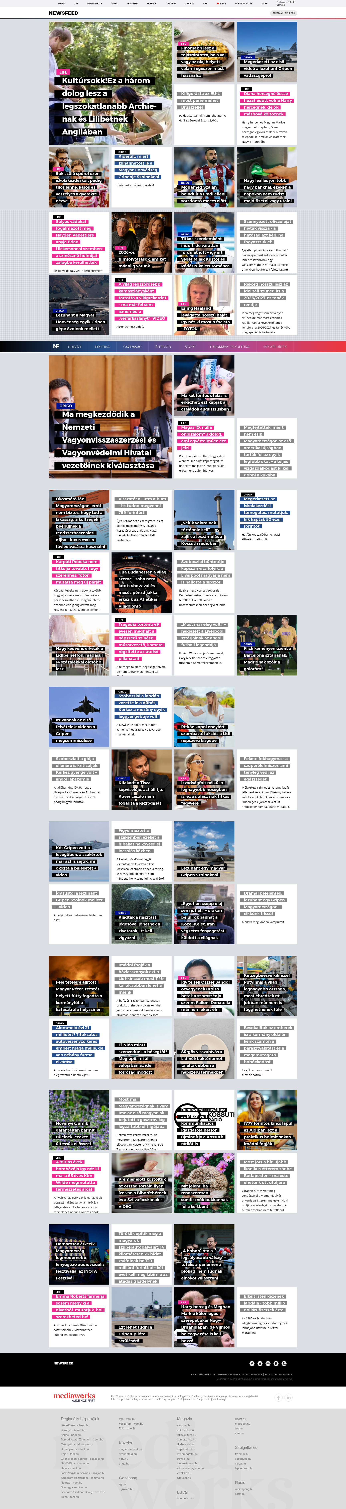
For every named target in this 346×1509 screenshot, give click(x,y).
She (205, 3)
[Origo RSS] (284, 1363)
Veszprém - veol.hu (131, 1423)
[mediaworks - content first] (74, 1398)
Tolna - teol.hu (70, 1496)
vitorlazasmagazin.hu (190, 1468)
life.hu (239, 1428)
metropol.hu (242, 1423)
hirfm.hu (240, 1493)
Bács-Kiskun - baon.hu (75, 1425)
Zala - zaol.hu (127, 1428)
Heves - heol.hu (71, 1468)
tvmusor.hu (184, 1477)
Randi (222, 3)
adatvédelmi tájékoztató (203, 1375)
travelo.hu (183, 1458)
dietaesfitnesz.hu (187, 1463)
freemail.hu (242, 1453)
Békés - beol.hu (71, 1434)
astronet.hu (184, 1425)
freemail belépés (284, 13)
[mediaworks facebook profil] (279, 1398)
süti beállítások (254, 1375)
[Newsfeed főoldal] (63, 1363)
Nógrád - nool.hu (71, 1482)
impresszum (271, 1375)
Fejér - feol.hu (70, 1453)
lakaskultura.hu (186, 1434)
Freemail (152, 3)
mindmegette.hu (187, 1453)
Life (76, 3)
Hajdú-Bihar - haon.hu (75, 1463)
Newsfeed (132, 3)
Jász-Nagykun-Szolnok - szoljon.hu (83, 1473)
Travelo (171, 3)
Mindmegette (94, 3)
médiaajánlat (286, 1375)
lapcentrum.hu (244, 1468)
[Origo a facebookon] (251, 1363)
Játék (264, 3)
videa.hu (240, 1463)
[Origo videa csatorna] (276, 1363)
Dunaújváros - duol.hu (75, 1449)
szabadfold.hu (128, 1453)
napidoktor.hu (185, 1449)
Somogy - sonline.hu (74, 1487)
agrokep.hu (126, 1489)
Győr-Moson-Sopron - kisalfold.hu (82, 1458)
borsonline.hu (185, 1498)
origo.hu (124, 1463)
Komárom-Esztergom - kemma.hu (82, 1477)
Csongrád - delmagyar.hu (77, 1444)
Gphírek (189, 3)
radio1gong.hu (244, 1489)
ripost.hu (240, 1418)
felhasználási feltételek (231, 1375)
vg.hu (122, 1484)
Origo (61, 3)
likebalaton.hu (186, 1444)
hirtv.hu (123, 1458)
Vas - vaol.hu (127, 1418)
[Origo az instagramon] (268, 1363)
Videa (114, 3)
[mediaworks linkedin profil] (289, 1398)
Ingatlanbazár (243, 3)
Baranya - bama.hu (73, 1430)
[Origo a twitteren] (260, 1363)
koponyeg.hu (243, 1458)
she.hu (239, 1433)
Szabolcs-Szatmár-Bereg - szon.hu (83, 1492)
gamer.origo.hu (186, 1439)
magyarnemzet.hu (130, 1449)
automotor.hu (185, 1430)
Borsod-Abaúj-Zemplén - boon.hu (82, 1439)
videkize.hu (184, 1473)
